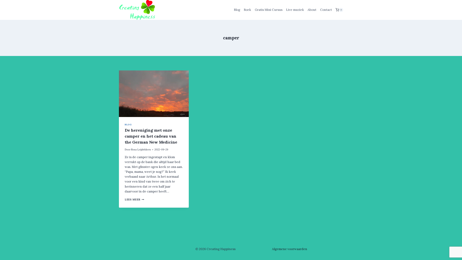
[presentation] (154, 93)
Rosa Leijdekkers (141, 149)
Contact (326, 10)
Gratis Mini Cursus (268, 10)
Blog (237, 10)
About (312, 10)
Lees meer (134, 199)
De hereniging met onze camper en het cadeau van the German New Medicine (151, 136)
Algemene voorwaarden (289, 249)
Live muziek (295, 10)
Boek (247, 10)
